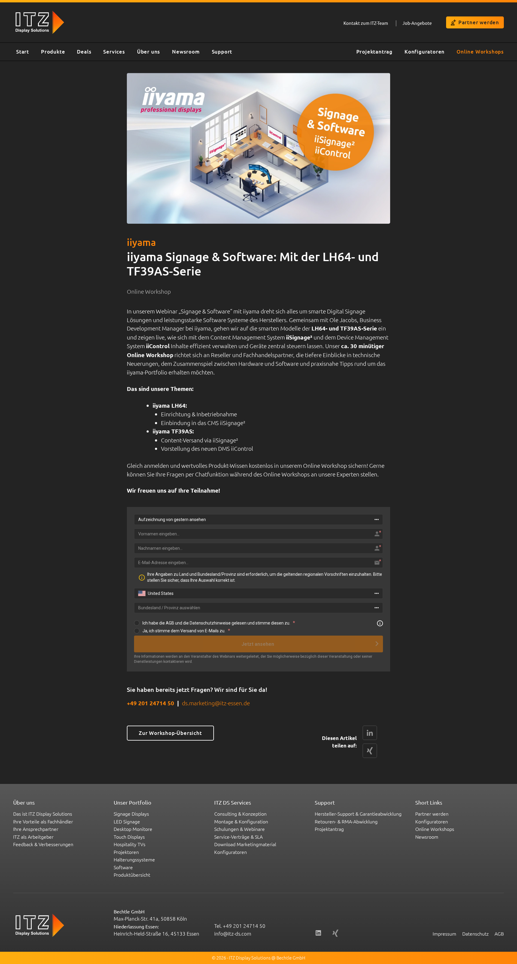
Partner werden (478, 22)
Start (22, 51)
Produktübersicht (132, 874)
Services (114, 51)
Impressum (444, 933)
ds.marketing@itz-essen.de (216, 702)
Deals (84, 51)
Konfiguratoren (425, 51)
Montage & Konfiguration (241, 821)
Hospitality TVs (129, 844)
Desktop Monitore (133, 829)
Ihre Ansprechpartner (35, 829)
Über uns (148, 51)
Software (123, 867)
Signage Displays (131, 813)
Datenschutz (475, 933)
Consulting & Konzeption (240, 813)
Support (222, 51)
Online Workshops (480, 51)
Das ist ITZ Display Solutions (42, 813)
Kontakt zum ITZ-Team (365, 23)
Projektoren (126, 852)
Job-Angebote (417, 23)
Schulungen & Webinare (239, 829)
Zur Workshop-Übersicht (170, 733)
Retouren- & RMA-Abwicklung (346, 821)
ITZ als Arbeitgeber (33, 836)
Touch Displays (129, 836)
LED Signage (127, 821)
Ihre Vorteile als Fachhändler (43, 821)
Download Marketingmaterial (245, 844)
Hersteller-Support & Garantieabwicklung (358, 813)
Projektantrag (374, 51)
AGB (499, 933)
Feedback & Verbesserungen (43, 844)
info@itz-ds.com (232, 933)
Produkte (53, 51)
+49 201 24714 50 (150, 703)
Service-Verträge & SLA (238, 836)
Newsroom (186, 51)
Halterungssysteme (134, 859)
